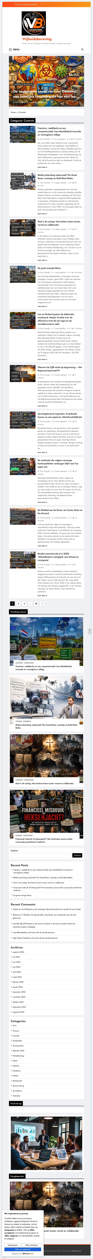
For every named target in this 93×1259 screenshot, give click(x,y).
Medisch (15, 469)
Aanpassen (13, 1245)
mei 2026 (16, 967)
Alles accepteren (22, 1249)
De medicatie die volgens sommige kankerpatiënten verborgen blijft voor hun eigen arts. (58, 463)
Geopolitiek (28, 84)
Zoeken (14, 850)
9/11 (14, 1025)
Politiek (22, 137)
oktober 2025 (18, 1002)
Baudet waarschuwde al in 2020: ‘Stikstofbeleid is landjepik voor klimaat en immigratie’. (58, 557)
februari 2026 (18, 982)
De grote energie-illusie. (49, 268)
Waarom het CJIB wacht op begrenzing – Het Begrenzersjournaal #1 (60, 369)
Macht (14, 137)
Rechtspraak (25, 376)
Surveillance (17, 187)
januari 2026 (18, 987)
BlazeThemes (76, 1251)
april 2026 (17, 972)
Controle (18, 84)
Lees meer (42, 167)
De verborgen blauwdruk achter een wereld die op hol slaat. (58, 909)
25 (36, 603)
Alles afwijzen (31, 1245)
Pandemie (15, 180)
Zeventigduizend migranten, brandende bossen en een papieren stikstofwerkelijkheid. (60, 415)
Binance (16, 914)
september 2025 (19, 1007)
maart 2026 (17, 977)
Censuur (19, 721)
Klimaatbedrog (17, 177)
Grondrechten (17, 227)
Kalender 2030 (17, 174)
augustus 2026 (18, 952)
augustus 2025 (18, 1012)
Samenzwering (17, 140)
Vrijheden (29, 140)
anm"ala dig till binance (22, 923)
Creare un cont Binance (22, 909)
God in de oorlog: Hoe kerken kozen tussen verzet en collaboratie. (45, 783)
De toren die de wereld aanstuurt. (42, 932)
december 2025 (19, 992)
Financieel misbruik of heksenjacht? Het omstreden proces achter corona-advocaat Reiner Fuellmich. (24, 4)
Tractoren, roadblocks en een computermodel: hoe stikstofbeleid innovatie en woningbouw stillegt (44, 668)
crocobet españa (19, 932)
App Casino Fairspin (21, 938)
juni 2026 (16, 962)
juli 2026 (16, 957)
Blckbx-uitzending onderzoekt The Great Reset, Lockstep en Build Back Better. (46, 726)
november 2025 (19, 997)
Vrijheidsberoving (37, 38)
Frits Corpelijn (20, 102)
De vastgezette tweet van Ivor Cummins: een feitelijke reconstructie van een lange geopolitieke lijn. (46, 96)
